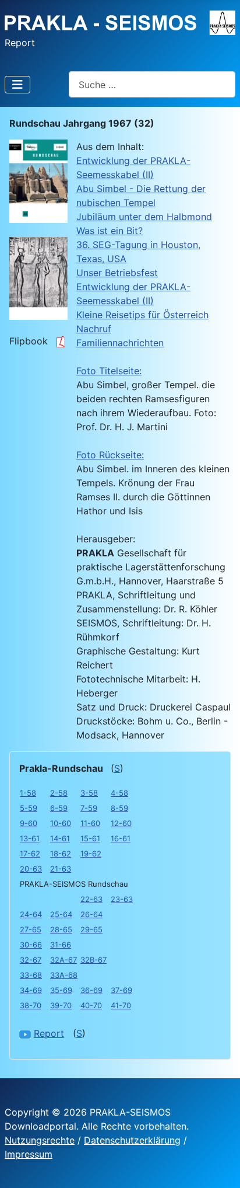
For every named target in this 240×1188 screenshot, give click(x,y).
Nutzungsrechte (40, 1140)
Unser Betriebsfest (117, 272)
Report (49, 1033)
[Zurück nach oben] (220, 1166)
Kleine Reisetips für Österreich (142, 314)
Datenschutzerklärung (132, 1140)
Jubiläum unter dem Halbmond (144, 216)
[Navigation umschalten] (17, 84)
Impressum (28, 1154)
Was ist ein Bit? (109, 230)
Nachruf (93, 329)
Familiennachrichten (120, 343)
